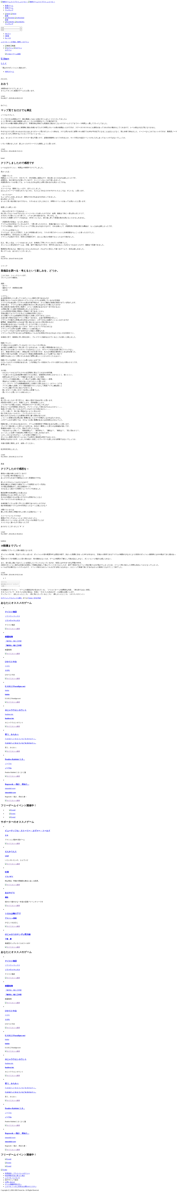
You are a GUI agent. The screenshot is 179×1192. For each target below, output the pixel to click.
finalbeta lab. (9, 714)
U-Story (5, 58)
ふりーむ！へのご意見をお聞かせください (20, 1186)
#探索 (7, 36)
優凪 (6, 897)
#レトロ (8, 38)
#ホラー (8, 34)
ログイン (25, 42)
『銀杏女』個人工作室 (13, 641)
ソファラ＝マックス (12, 616)
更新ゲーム (9, 8)
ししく (4, 63)
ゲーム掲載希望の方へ (13, 1184)
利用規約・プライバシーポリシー (17, 1173)
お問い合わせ (10, 1182)
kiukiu (7, 690)
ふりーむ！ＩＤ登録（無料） (11, 42)
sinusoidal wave (10, 788)
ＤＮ (6, 835)
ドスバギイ (9, 876)
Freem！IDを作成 (34, 598)
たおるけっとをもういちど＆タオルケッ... (20, 739)
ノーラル (8, 763)
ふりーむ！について (12, 1178)
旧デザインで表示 (11, 1180)
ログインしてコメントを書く (11, 598)
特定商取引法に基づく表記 (15, 1175)
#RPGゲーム (9, 71)
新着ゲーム (9, 6)
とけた (7, 666)
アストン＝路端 (11, 918)
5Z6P (7, 856)
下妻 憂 (8, 939)
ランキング (9, 10)
